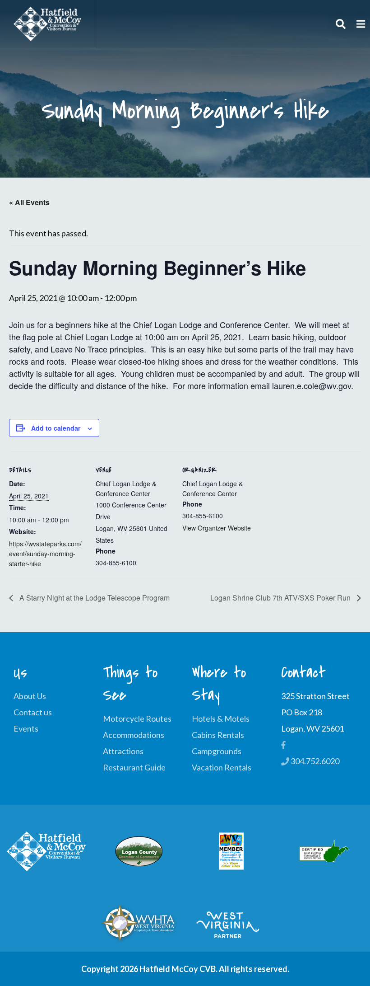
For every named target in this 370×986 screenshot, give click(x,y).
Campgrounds (216, 751)
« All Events (29, 202)
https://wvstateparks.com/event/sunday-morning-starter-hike (45, 553)
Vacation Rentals (221, 767)
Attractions (123, 751)
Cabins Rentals (218, 735)
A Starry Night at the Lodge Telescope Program (94, 597)
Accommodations (133, 735)
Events (26, 728)
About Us (30, 696)
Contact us (33, 712)
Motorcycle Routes (137, 718)
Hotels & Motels (221, 718)
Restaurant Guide (134, 767)
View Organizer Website (216, 527)
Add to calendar (55, 427)
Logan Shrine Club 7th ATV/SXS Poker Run (281, 597)
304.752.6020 (314, 761)
